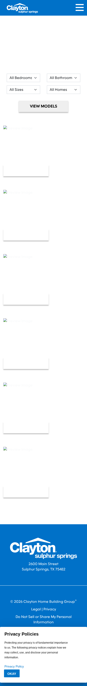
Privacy (50, 609)
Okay (11, 674)
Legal (36, 609)
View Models (43, 106)
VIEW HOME (25, 170)
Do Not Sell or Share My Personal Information (44, 619)
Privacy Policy (14, 666)
